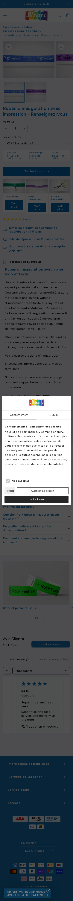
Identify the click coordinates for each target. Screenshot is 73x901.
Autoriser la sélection (42, 490)
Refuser (10, 490)
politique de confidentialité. (45, 464)
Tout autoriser (36, 499)
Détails (54, 415)
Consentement (19, 414)
